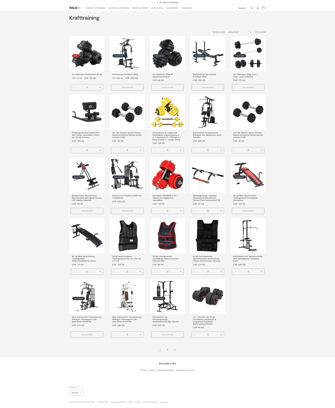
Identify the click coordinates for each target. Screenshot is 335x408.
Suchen (152, 370)
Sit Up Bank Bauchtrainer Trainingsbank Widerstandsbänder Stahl (84, 258)
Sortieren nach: (219, 32)
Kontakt (143, 370)
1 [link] (160, 349)
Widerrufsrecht (103, 402)
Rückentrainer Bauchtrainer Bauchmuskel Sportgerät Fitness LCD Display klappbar (87, 198)
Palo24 (78, 402)
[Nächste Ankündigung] (265, 2)
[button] (252, 8)
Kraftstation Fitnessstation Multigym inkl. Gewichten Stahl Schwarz (207, 135)
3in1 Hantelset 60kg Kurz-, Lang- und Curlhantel (245, 75)
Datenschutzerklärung (118, 402)
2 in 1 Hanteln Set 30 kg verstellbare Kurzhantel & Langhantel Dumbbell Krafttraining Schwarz (204, 320)
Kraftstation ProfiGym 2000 (125, 74)
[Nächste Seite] (174, 350)
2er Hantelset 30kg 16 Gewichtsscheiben (163, 75)
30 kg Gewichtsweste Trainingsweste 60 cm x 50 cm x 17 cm (126, 258)
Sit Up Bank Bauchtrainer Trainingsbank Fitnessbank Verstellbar (245, 198)
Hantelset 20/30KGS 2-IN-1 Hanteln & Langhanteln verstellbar (165, 198)
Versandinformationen (185, 370)
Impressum (164, 402)
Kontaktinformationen (150, 402)
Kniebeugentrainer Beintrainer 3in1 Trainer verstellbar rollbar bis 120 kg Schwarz (86, 135)
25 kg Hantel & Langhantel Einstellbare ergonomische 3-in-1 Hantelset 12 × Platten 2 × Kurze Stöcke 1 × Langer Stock (167, 136)
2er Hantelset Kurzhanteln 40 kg (87, 74)
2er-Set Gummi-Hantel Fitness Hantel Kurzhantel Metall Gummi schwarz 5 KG (248, 135)
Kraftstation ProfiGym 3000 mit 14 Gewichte (127, 197)
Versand (137, 402)
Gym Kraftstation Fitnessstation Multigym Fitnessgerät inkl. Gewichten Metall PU (87, 319)
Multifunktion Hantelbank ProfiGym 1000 (204, 75)
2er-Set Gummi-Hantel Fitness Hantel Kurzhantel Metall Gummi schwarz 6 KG (127, 135)
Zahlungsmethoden (166, 370)
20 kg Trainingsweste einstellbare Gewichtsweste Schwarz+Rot (165, 258)
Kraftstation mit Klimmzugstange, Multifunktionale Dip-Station (166, 319)
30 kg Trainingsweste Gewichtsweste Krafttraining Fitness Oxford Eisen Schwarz (206, 258)
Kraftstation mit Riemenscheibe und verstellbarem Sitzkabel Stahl (248, 258)
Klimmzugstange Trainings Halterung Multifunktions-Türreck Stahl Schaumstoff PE (206, 198)
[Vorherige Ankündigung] (70, 2)
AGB (130, 402)
